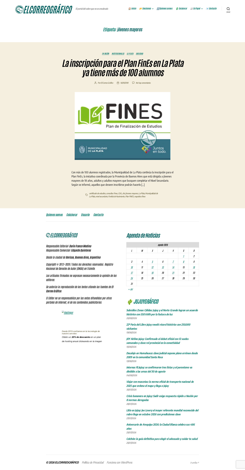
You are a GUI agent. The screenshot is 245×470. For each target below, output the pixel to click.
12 (152, 267)
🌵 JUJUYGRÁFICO (142, 301)
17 (131, 272)
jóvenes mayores (132, 193)
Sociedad (139, 53)
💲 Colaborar (181, 8)
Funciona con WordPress (119, 462)
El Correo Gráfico (107, 83)
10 (131, 267)
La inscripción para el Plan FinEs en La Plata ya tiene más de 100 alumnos (122, 68)
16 (194, 267)
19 (152, 272)
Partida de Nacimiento (116, 196)
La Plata (130, 53)
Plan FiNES (129, 196)
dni (123, 193)
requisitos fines (139, 196)
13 (163, 267)
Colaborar (71, 215)
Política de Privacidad (93, 462)
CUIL (120, 193)
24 (131, 278)
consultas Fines (111, 193)
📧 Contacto (211, 8)
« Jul (130, 289)
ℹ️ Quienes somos (164, 8)
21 (173, 272)
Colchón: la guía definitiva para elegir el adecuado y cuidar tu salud (161, 438)
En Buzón (105, 53)
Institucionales (118, 53)
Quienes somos (54, 215)
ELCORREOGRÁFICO (67, 462)
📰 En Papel (195, 8)
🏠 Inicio (132, 8)
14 (173, 267)
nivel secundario (102, 196)
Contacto (98, 215)
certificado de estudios (97, 193)
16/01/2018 (124, 83)
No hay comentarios (143, 83)
